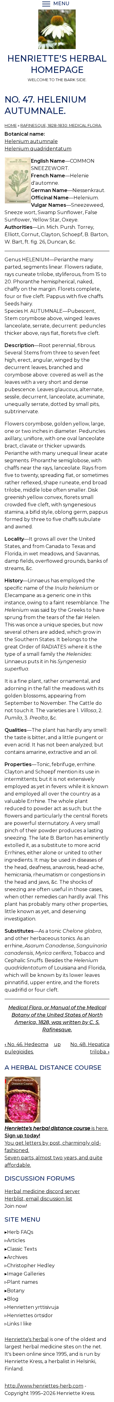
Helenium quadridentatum (38, 149)
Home (11, 125)
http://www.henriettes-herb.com (44, 1386)
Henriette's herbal (27, 1339)
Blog (13, 1299)
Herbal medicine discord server (42, 1191)
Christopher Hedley (31, 1265)
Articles (16, 1240)
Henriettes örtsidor (30, 1315)
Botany (16, 1291)
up (57, 1044)
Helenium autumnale (31, 141)
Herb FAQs (20, 1232)
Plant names (22, 1282)
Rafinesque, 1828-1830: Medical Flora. (61, 125)
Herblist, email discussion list (38, 1199)
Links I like (19, 1324)
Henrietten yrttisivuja (33, 1307)
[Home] (57, 30)
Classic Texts (22, 1249)
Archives (17, 1257)
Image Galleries (26, 1274)
